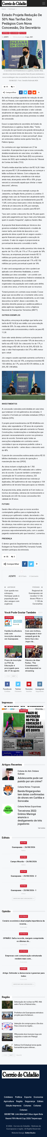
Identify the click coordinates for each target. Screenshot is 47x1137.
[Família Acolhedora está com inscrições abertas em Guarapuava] (13, 622)
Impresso (23, 711)
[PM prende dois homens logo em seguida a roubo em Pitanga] (7, 1037)
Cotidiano (9, 617)
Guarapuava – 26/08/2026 (23, 847)
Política (23, 33)
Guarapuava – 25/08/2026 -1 (23, 890)
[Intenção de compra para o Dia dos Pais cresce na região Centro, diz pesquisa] (7, 1026)
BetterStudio (30, 1133)
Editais (23, 842)
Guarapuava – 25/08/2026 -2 (23, 876)
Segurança (30, 1101)
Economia (14, 33)
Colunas (27, 1105)
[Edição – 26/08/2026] (23, 731)
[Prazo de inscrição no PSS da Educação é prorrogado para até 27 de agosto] (13, 651)
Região (19, 1101)
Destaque (6, 33)
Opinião (23, 968)
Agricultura (9, 1101)
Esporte (27, 1097)
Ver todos (41, 828)
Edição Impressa (13, 1105)
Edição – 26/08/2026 (23, 748)
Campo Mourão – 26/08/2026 (23, 861)
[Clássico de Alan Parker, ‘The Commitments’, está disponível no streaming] (34, 651)
